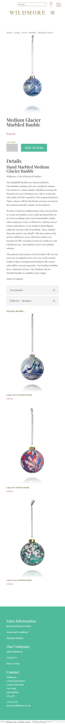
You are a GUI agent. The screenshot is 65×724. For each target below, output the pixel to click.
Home (9, 32)
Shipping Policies (14, 638)
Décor (24, 32)
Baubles (32, 32)
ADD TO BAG (34, 147)
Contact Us (11, 657)
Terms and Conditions (17, 632)
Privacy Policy (13, 663)
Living (17, 32)
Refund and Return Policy (18, 626)
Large (43, 272)
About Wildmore (14, 651)
